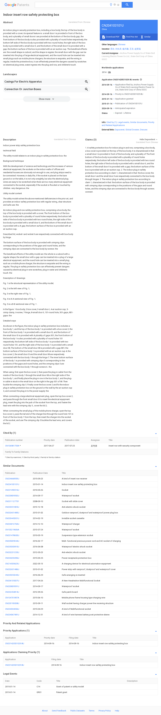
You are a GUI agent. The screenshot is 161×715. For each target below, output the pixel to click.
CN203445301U (12, 518)
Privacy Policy (105, 710)
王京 (132, 49)
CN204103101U (12, 484)
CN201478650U (12, 535)
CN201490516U (12, 490)
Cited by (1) (111, 122)
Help (117, 710)
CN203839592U (12, 495)
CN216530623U (12, 563)
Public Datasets (77, 710)
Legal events (123, 122)
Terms (91, 710)
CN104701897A (12, 597)
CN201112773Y (12, 501)
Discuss (143, 129)
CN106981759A (12, 446)
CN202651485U (12, 512)
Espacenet (120, 129)
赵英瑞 (138, 49)
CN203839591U (12, 586)
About (45, 710)
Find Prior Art (132, 37)
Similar (147, 37)
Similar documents (138, 122)
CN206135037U (12, 580)
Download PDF (112, 37)
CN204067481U (12, 614)
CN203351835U (12, 507)
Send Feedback (59, 710)
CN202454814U (12, 592)
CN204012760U (12, 524)
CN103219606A (12, 529)
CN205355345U (12, 575)
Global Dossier (132, 129)
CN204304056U (12, 609)
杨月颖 (125, 49)
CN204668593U (12, 478)
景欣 (112, 49)
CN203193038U (12, 603)
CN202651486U (12, 569)
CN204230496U (12, 558)
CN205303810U (12, 546)
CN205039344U (12, 541)
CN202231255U (12, 552)
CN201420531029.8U (14, 643)
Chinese (121, 44)
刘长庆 (118, 49)
